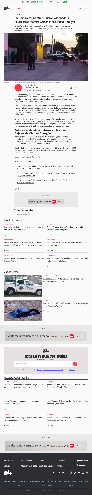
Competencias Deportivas (13, 398)
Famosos (60, 465)
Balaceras (51, 239)
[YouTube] (79, 473)
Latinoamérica (52, 398)
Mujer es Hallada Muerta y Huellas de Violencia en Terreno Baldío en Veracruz (63, 280)
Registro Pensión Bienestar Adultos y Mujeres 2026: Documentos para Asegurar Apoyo (24, 385)
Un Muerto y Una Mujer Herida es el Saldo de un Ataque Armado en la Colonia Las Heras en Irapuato (24, 244)
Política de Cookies (46, 485)
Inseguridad (8, 223)
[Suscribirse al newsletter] (75, 364)
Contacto (71, 485)
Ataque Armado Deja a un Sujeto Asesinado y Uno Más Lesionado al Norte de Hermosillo (45, 181)
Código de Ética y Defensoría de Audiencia (31, 481)
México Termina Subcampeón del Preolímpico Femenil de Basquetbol (21, 402)
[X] (67, 473)
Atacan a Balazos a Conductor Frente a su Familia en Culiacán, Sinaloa (24, 259)
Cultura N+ (21, 485)
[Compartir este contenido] (75, 88)
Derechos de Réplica (10, 481)
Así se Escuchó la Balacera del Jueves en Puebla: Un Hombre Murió (67, 244)
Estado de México (28, 460)
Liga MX (7, 465)
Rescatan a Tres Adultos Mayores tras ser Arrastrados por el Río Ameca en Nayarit (65, 304)
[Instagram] (71, 473)
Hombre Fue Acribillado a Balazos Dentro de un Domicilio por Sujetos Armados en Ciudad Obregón (46, 167)
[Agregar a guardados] (71, 88)
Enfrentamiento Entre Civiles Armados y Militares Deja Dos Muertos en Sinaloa (23, 228)
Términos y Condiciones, (44, 370)
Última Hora (8, 460)
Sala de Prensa (83, 481)
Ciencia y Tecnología (29, 465)
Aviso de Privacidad (57, 370)
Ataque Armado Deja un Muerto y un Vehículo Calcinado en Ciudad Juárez (65, 228)
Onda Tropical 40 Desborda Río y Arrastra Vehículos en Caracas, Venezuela (67, 402)
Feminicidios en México (52, 275)
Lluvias (45, 300)
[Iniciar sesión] (80, 8)
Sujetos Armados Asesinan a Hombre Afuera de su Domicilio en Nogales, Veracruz (66, 385)
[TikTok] (75, 473)
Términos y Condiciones (54, 481)
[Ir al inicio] (8, 472)
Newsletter (81, 465)
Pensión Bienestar (11, 381)
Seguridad (61, 460)
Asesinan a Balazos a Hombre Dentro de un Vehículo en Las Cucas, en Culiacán (67, 259)
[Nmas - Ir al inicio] (7, 8)
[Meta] (63, 473)
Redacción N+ (31, 85)
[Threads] (87, 473)
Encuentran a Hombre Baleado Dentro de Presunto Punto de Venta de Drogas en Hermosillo (47, 174)
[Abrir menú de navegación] (86, 8)
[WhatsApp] (83, 473)
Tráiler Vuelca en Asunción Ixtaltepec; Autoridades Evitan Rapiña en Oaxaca (67, 419)
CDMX (41, 460)
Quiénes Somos (82, 460)
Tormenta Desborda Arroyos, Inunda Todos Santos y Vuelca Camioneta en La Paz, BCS (24, 419)
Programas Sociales (46, 465)
